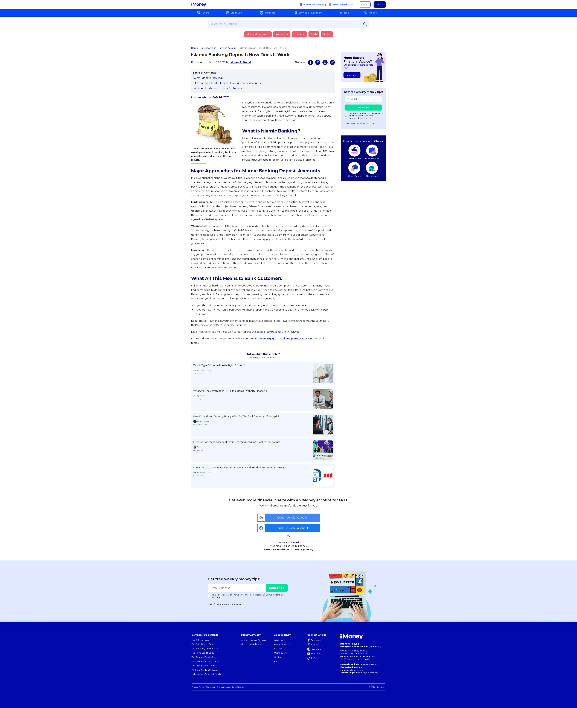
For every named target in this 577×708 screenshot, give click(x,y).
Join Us (379, 4)
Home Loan (372, 176)
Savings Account (228, 48)
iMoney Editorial (240, 62)
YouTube (315, 653)
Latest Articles (208, 48)
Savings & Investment (310, 12)
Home (194, 48)
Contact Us (279, 657)
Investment (282, 34)
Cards (314, 34)
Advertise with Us (343, 4)
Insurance (270, 12)
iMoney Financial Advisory (253, 640)
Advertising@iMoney (235, 687)
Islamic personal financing (297, 338)
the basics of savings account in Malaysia (275, 331)
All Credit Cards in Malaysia (204, 670)
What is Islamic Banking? (208, 78)
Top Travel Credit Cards (203, 653)
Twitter (314, 644)
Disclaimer (210, 687)
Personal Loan (354, 158)
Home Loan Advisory (251, 644)
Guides (326, 34)
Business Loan (372, 158)
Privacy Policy (304, 549)
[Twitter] (317, 62)
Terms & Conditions (276, 549)
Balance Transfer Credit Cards (206, 674)
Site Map (220, 687)
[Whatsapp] (325, 62)
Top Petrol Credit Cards (203, 644)
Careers (278, 648)
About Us (278, 640)
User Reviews (280, 653)
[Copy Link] (332, 62)
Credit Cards (354, 176)
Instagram (316, 649)
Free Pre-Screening (314, 4)
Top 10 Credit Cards (201, 640)
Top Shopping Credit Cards (205, 648)
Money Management (258, 34)
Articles (373, 12)
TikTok (314, 658)
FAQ (276, 661)
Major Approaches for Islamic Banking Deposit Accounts (227, 83)
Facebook (316, 640)
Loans (206, 12)
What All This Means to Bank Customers (218, 88)
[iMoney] (198, 4)
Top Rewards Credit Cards (204, 657)
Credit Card (237, 12)
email (296, 542)
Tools (346, 12)
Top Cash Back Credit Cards (205, 661)
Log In (364, 4)
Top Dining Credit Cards (203, 665)
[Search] (365, 24)
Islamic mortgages (265, 338)
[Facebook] (310, 62)
